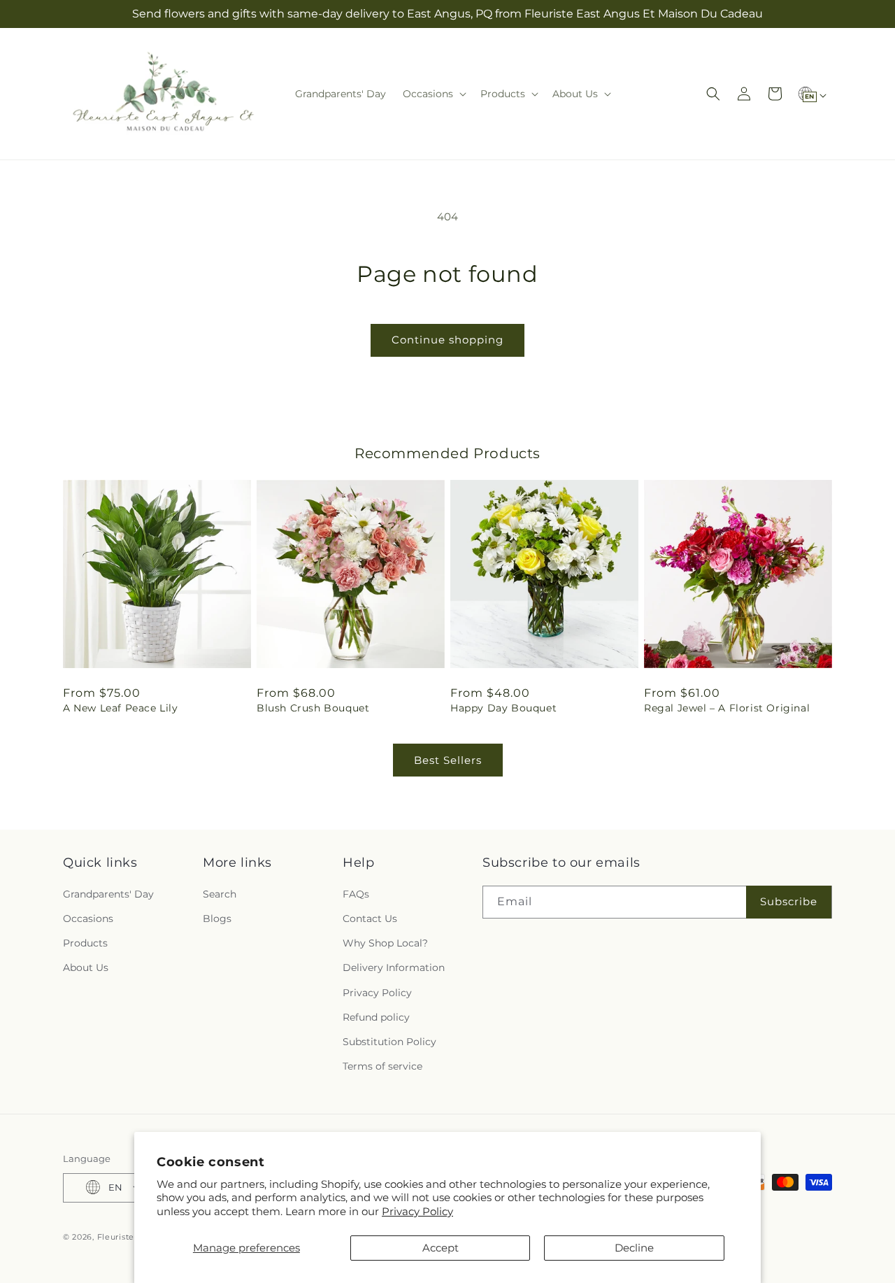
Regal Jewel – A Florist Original (727, 708)
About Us (85, 967)
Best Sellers (448, 760)
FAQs (356, 893)
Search (219, 893)
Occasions (88, 918)
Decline (634, 1247)
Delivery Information (394, 967)
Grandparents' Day (108, 893)
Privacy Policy (417, 1211)
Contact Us (370, 918)
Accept (440, 1247)
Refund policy (376, 1016)
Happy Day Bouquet (503, 708)
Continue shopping (447, 339)
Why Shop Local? (385, 943)
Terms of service (382, 1066)
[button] (433, 93)
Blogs (217, 918)
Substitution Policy (389, 1041)
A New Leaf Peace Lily (120, 708)
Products (85, 943)
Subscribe (788, 901)
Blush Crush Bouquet (313, 708)
